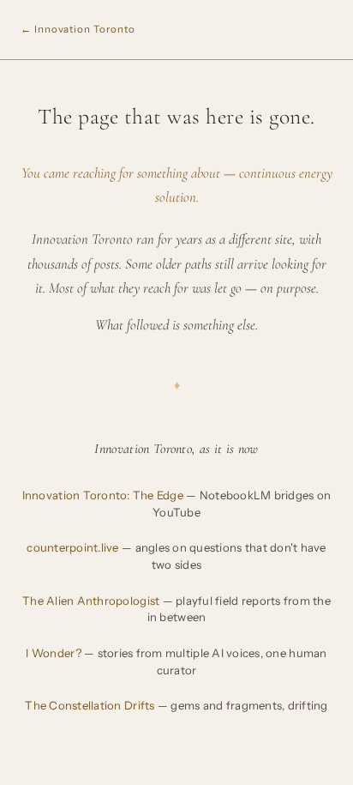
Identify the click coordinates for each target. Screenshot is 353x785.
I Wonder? (176, 661)
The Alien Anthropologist (176, 609)
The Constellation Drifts (176, 705)
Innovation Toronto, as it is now (176, 448)
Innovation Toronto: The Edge (177, 503)
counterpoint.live (176, 555)
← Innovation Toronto (78, 29)
